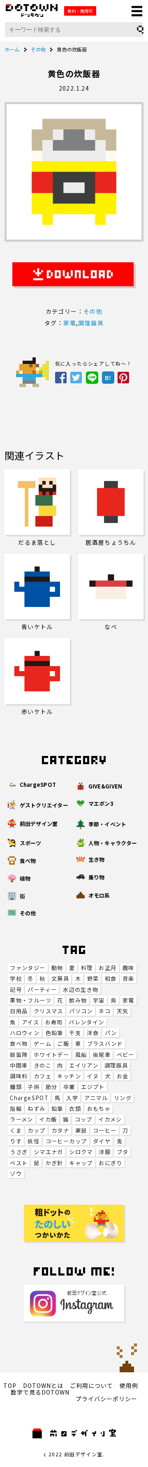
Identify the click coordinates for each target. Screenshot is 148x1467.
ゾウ (16, 1174)
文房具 (60, 978)
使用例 (129, 1385)
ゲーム (42, 1043)
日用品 (19, 1011)
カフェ (42, 1076)
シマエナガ (48, 1152)
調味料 (19, 1076)
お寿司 (54, 1022)
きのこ (42, 1065)
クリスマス (48, 1011)
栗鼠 (81, 1130)
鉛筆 (57, 1108)
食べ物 (19, 1043)
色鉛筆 (54, 1033)
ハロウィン (24, 1033)
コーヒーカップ (66, 1141)
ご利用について (91, 1385)
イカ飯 (48, 1119)
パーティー (42, 990)
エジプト (93, 1087)
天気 (123, 1011)
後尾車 (102, 1055)
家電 (128, 1000)
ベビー (125, 1055)
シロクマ (81, 1152)
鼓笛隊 (19, 1055)
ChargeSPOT (29, 1098)
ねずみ (36, 1108)
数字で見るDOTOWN (40, 1392)
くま (16, 1130)
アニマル (96, 1098)
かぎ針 (54, 1163)
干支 (75, 1033)
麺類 (16, 1087)
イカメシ (110, 1119)
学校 (16, 978)
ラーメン (21, 1119)
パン (111, 1033)
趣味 (128, 968)
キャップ (81, 1163)
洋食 (93, 1033)
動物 (57, 968)
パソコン (81, 1011)
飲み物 (78, 1000)
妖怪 (33, 1141)
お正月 (107, 968)
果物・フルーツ (30, 1000)
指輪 (16, 1108)
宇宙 (99, 1000)
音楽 (128, 978)
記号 (16, 990)
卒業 (69, 1087)
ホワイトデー (51, 1055)
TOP (9, 1385)
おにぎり (111, 1163)
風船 (81, 1055)
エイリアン (83, 1065)
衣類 (75, 1108)
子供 (33, 1087)
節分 (52, 1087)
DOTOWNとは (43, 1385)
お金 (123, 1076)
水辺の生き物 (80, 990)
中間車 (19, 1065)
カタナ (60, 1130)
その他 (92, 311)
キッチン (69, 1076)
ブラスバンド (105, 1043)
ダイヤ (102, 1141)
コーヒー (105, 1130)
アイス (30, 1022)
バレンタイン (86, 1022)
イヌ (93, 1076)
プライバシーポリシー (106, 1398)
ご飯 (63, 1043)
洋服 (105, 1152)
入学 (72, 1098)
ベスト (19, 1163)
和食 (111, 978)
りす (16, 1141)
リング (123, 1098)
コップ (83, 1119)
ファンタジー (27, 968)
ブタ (123, 1152)
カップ (36, 1130)
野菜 (93, 978)
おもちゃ (99, 1108)
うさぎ (19, 1152)
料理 (87, 968)
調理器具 (116, 1065)
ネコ (105, 1011)
